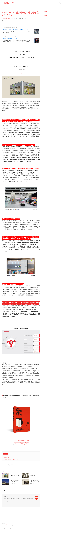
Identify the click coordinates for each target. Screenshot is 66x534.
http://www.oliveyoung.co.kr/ (9, 27)
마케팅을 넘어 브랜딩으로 (8, 457)
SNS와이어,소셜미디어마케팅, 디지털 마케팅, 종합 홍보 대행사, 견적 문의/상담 (18, 498)
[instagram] (7, 528)
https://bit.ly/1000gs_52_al (22, 444)
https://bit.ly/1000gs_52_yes (21, 442)
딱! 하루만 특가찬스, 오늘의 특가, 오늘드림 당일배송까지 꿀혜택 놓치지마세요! (17, 31)
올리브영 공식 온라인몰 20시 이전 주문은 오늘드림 (15, 29)
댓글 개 (3, 490)
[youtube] (10, 528)
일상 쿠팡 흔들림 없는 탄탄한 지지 (11, 38)
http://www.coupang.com (8, 36)
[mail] (13, 528)
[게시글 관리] (7, 465)
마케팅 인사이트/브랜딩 (6, 18)
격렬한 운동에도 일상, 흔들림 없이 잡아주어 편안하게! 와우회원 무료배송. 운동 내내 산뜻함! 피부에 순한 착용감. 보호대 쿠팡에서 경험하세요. (17, 41)
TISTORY (3, 523)
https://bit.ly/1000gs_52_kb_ (21, 440)
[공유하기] (5, 465)
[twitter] (4, 528)
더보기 (39, 471)
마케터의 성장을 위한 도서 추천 (10, 459)
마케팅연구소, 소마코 (9, 2)
